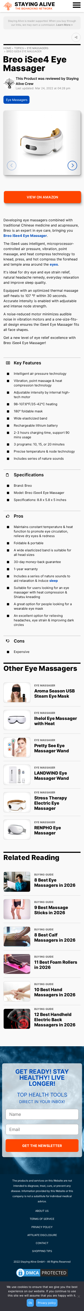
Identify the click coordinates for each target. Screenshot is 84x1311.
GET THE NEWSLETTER (42, 1146)
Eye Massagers (37, 48)
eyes (54, 264)
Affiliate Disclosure (42, 1235)
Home (7, 48)
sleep (53, 581)
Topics (19, 48)
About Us (42, 1210)
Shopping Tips (42, 1251)
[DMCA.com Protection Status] (42, 1272)
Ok (30, 1303)
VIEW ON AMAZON (42, 197)
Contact (42, 1243)
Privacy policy (47, 1303)
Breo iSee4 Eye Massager (25, 235)
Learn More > (64, 24)
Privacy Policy (42, 1227)
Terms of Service (42, 1218)
